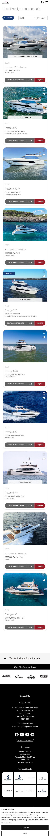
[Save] (44, 29)
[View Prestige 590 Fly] (25, 163)
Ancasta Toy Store (25, 762)
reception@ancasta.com (28, 727)
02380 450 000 (27, 724)
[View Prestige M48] (25, 346)
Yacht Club (25, 760)
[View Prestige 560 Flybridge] (25, 528)
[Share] (44, 33)
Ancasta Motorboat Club (25, 757)
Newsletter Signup (25, 740)
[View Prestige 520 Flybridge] (25, 224)
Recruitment (25, 754)
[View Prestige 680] (25, 589)
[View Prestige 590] (25, 407)
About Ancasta (25, 751)
